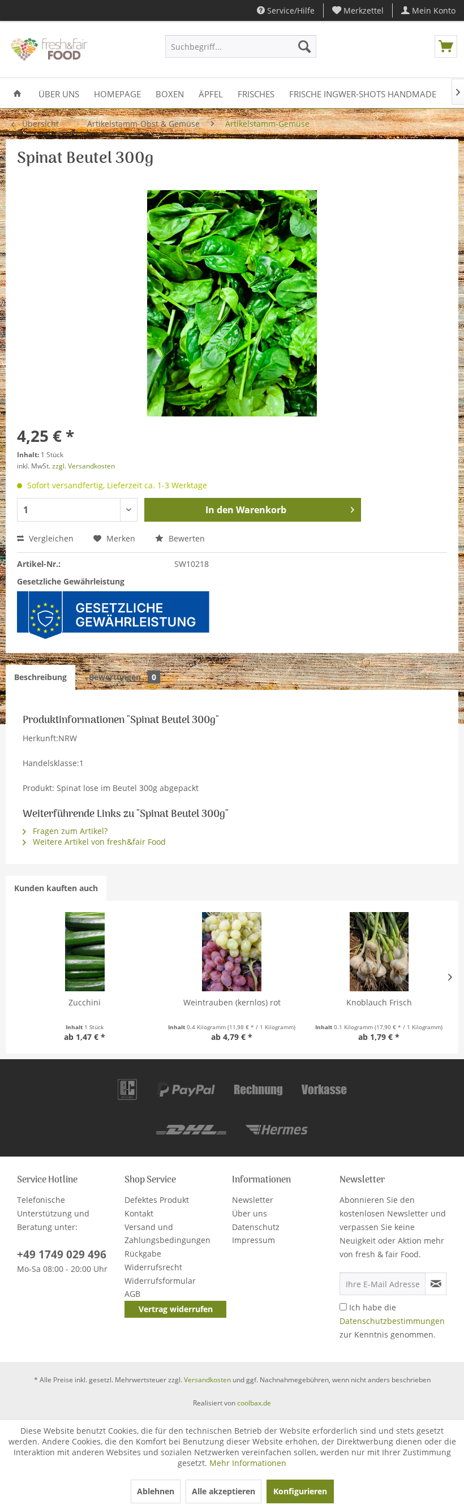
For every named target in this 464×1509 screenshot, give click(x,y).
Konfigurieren (300, 1491)
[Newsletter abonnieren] (435, 1283)
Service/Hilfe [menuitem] (290, 10)
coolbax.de (254, 1403)
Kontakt (138, 1213)
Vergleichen (50, 538)
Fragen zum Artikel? (69, 831)
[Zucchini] (85, 951)
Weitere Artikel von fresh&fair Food (98, 841)
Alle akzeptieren (223, 1491)
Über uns (249, 1213)
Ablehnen (155, 1491)
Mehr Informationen (247, 1463)
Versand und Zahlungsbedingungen (167, 1234)
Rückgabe (142, 1253)
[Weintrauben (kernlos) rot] (232, 951)
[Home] (17, 93)
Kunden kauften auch (56, 888)
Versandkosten (207, 1380)
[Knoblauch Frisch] (379, 951)
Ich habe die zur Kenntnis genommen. (392, 1321)
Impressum (253, 1240)
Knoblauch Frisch (379, 1002)
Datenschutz (256, 1227)
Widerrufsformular (160, 1280)
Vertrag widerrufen (176, 1309)
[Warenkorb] (446, 46)
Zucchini (84, 1002)
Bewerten (185, 538)
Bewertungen (122, 677)
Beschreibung (40, 677)
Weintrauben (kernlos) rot (232, 1002)
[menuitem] (358, 10)
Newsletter (252, 1199)
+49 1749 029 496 (61, 1254)
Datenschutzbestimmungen (392, 1320)
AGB (132, 1293)
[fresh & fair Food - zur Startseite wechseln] (48, 49)
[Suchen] (304, 46)
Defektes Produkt (156, 1199)
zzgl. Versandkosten (83, 466)
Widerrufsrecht (153, 1267)
